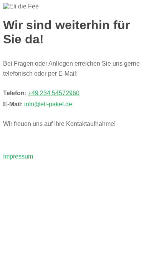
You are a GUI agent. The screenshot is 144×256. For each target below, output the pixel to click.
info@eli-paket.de (48, 104)
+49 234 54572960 (53, 93)
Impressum (18, 156)
